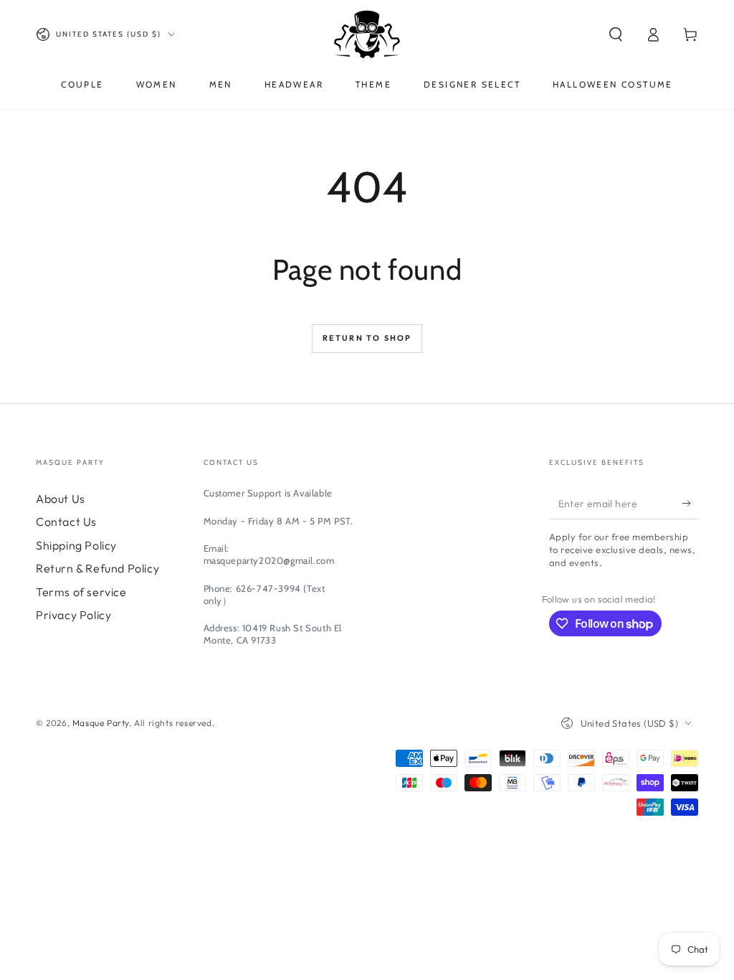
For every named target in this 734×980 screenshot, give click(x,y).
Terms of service (81, 592)
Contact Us (66, 521)
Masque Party (100, 722)
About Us (60, 498)
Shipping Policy (76, 545)
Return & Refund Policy (97, 568)
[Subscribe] (690, 503)
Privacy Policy (73, 615)
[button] (615, 34)
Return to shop (367, 338)
